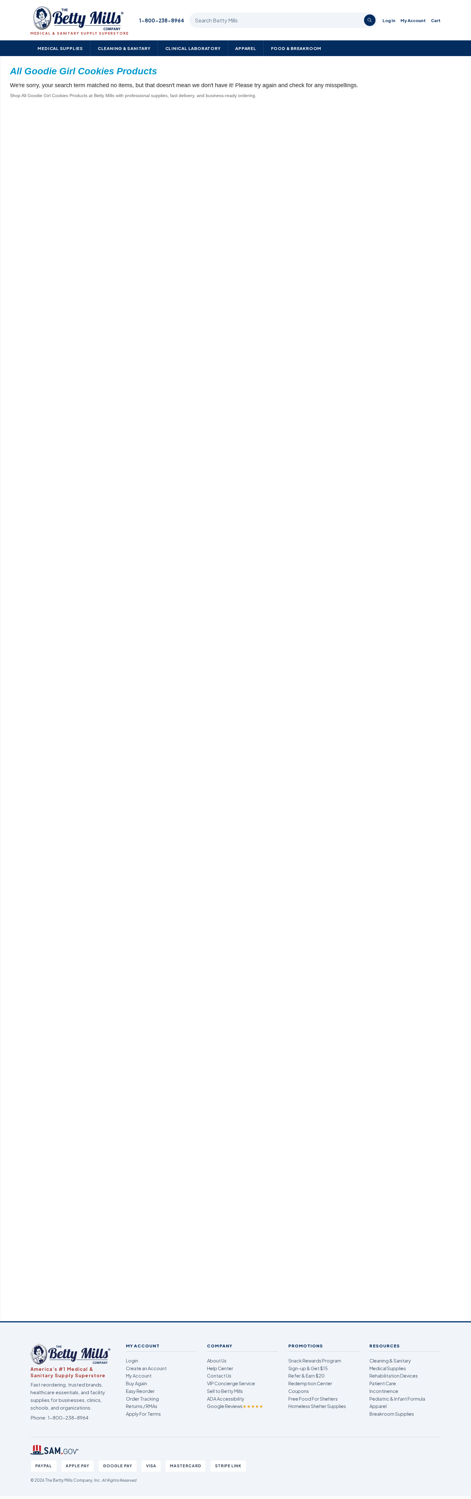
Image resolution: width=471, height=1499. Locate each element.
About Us (217, 1360)
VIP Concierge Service (231, 1383)
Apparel (245, 48)
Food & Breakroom (296, 48)
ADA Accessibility (225, 1399)
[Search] (370, 20)
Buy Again (136, 1383)
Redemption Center (310, 1383)
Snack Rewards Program (314, 1360)
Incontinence (383, 1391)
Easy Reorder (140, 1391)
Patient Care (382, 1383)
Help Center (220, 1368)
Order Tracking (142, 1399)
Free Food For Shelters (313, 1399)
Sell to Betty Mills (225, 1391)
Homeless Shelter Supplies (317, 1406)
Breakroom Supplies (391, 1414)
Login (132, 1360)
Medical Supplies (60, 48)
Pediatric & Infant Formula (397, 1399)
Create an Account (146, 1368)
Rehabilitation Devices (393, 1376)
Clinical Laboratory (193, 48)
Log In (389, 20)
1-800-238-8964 (161, 20)
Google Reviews (235, 1406)
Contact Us (219, 1376)
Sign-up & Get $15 (308, 1368)
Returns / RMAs (141, 1406)
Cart (436, 20)
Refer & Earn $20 (306, 1376)
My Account (413, 20)
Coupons (298, 1391)
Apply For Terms (143, 1414)
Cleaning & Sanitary (124, 48)
